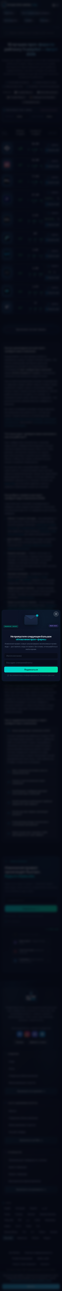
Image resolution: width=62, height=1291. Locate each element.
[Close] (56, 614)
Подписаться (31, 669)
